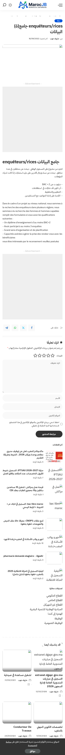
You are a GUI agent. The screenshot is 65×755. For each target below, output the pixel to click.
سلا (58, 21)
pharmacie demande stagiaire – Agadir (23, 556)
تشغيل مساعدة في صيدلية (17, 675)
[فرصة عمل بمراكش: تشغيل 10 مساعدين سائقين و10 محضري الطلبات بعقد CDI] (54, 491)
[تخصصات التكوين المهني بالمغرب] (48, 712)
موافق (32, 751)
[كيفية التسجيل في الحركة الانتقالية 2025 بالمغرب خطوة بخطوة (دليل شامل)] (54, 575)
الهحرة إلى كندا (55, 613)
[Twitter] (23, 327)
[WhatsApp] (15, 327)
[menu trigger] (59, 5)
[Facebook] (31, 327)
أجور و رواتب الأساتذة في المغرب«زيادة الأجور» (23, 539)
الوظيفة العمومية (53, 623)
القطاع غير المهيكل (53, 604)
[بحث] (4, 5)
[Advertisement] (32, 119)
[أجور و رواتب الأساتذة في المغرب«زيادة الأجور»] (54, 541)
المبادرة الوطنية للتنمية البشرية (46, 609)
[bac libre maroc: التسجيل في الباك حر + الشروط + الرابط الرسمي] (54, 507)
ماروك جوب (54, 38)
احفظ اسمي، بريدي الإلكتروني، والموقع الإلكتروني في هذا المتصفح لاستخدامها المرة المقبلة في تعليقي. (34, 424)
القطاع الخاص (55, 600)
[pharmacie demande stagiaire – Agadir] (54, 558)
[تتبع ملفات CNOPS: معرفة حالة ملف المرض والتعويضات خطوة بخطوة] (54, 524)
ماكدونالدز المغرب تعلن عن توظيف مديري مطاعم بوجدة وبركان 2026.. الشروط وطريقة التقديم (23, 454)
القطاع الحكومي (54, 595)
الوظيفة (58, 618)
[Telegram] (6, 327)
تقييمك (59, 355)
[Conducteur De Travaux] (16, 712)
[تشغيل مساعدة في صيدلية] (16, 661)
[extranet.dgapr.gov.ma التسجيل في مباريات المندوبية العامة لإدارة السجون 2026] (48, 661)
